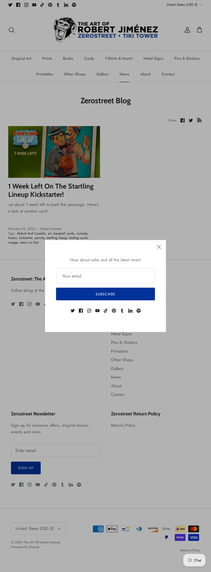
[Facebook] (81, 311)
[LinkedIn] (130, 311)
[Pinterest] (114, 311)
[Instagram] (89, 311)
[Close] (159, 247)
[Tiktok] (106, 311)
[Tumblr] (122, 311)
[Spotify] (139, 311)
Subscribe (105, 294)
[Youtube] (97, 311)
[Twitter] (73, 311)
